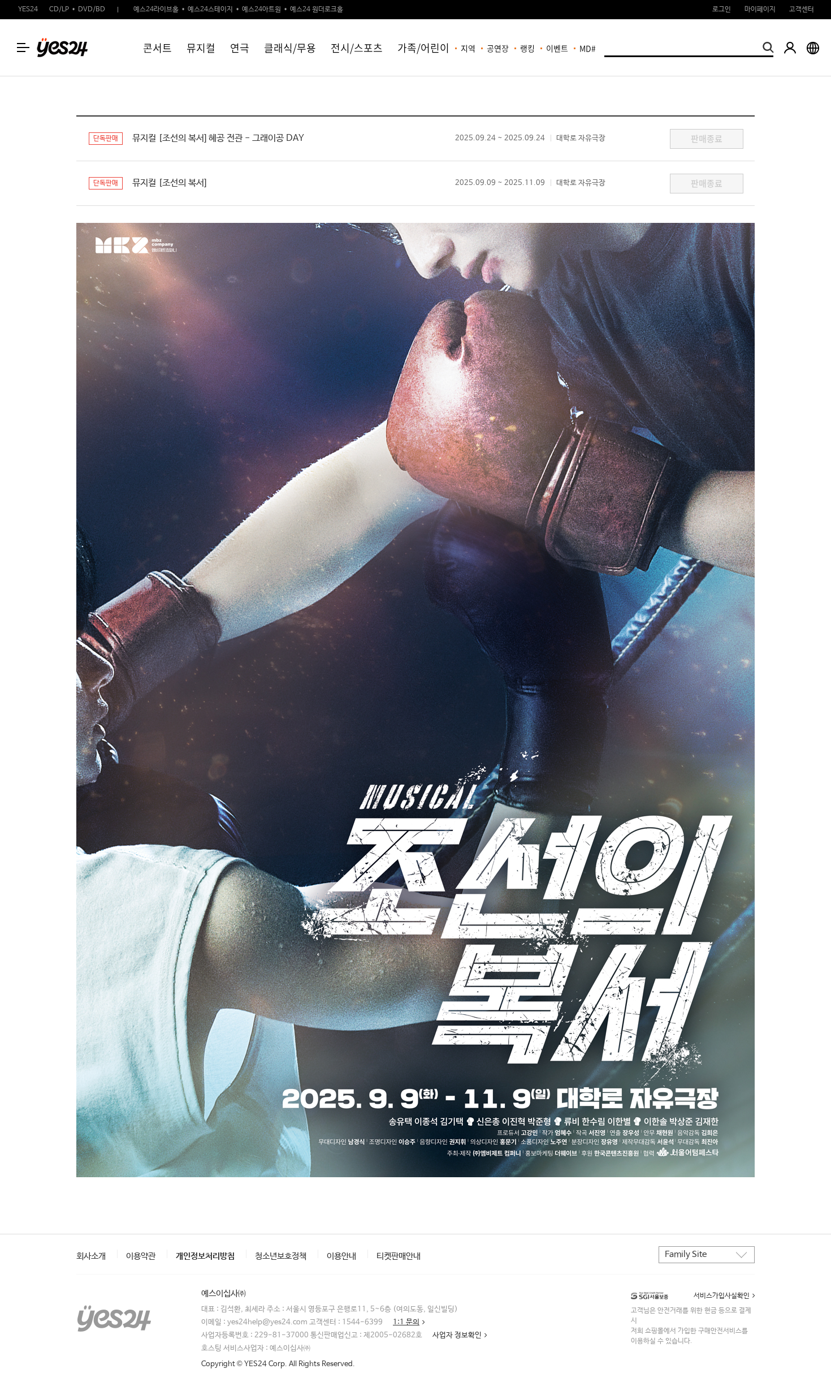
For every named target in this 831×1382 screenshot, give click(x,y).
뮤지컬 (201, 47)
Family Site (686, 1254)
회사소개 (91, 1256)
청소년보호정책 (280, 1256)
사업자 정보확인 (457, 1335)
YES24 (28, 10)
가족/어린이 (423, 47)
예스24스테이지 (210, 10)
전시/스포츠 (357, 47)
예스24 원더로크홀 (316, 10)
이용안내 (341, 1256)
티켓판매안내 (398, 1256)
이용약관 (140, 1256)
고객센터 (801, 10)
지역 (468, 48)
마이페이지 (760, 10)
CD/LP (59, 10)
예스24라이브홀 (156, 10)
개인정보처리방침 (205, 1256)
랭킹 (527, 48)
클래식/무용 (290, 47)
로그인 (721, 10)
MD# (587, 48)
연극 (239, 47)
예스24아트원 (261, 10)
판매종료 (706, 138)
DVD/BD (91, 10)
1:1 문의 (406, 1322)
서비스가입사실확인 (722, 1296)
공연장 (498, 48)
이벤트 (557, 48)
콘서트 (157, 47)
